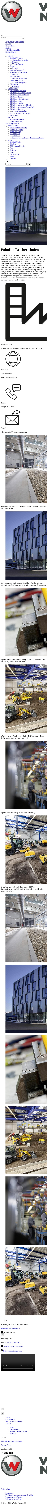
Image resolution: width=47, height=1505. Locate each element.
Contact (8, 44)
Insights (13, 150)
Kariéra (8, 48)
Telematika (16, 136)
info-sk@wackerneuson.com (11, 1441)
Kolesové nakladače (17, 70)
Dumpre (15, 74)
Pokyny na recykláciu (13, 1499)
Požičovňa (11, 117)
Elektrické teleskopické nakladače (22, 107)
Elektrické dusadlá (16, 97)
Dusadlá (15, 62)
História (13, 144)
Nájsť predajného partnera (14, 42)
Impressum (9, 1493)
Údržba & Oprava (16, 130)
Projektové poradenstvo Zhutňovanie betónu (28, 138)
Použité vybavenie (12, 123)
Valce (12, 66)
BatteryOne (14, 115)
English (8, 52)
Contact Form (6, 1445)
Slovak (13, 52)
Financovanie (15, 134)
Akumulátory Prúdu (19, 111)
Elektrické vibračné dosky (19, 99)
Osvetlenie (14, 85)
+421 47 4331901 (13, 1342)
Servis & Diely (13, 126)
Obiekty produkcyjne (17, 146)
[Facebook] (7, 1453)
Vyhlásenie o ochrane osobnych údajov (19, 1495)
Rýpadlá (15, 68)
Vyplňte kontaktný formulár (14, 1346)
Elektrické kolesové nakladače (21, 105)
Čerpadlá (15, 87)
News (12, 148)
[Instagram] (5, 1453)
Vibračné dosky (18, 64)
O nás (10, 140)
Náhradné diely (15, 132)
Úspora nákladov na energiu (20, 113)
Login (7, 1417)
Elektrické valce (16, 101)
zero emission (13, 89)
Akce (12, 152)
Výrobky (11, 56)
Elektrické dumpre (16, 109)
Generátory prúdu (16, 80)
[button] (12, 50)
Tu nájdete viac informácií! (10, 1328)
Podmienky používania (13, 1497)
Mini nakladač (15, 76)
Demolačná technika (19, 78)
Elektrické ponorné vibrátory (20, 93)
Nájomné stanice (16, 121)
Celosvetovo (9, 46)
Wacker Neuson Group (13, 1421)
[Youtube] (10, 1453)
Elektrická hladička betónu (19, 95)
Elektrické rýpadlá (16, 103)
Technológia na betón (20, 60)
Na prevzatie (14, 154)
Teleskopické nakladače (18, 72)
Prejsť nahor (5, 1489)
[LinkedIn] (12, 1453)
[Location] (2, 1453)
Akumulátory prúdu (19, 82)
